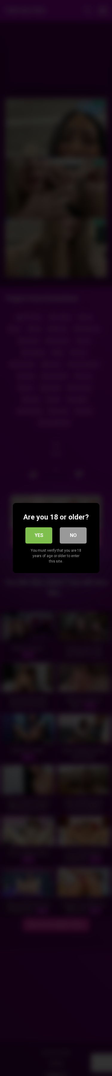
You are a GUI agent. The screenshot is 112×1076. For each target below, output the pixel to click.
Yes (39, 535)
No (73, 535)
